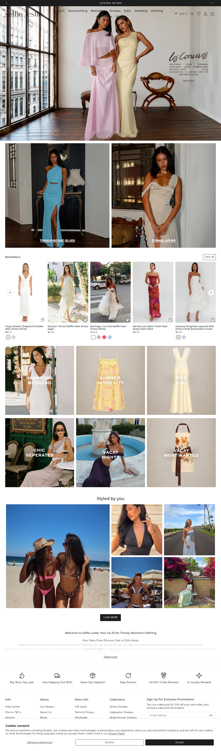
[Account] (205, 13)
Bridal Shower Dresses (123, 717)
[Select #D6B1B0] (98, 337)
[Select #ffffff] (93, 337)
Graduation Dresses (121, 712)
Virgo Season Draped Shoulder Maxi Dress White (24, 327)
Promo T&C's (13, 712)
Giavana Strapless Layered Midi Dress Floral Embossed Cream (194, 327)
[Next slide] (215, 73)
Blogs (43, 717)
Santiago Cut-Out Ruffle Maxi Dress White (108, 327)
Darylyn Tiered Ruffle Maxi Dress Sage (68, 327)
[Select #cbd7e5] (13, 337)
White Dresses (118, 706)
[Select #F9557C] (104, 337)
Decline (109, 742)
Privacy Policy (116, 733)
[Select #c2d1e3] (183, 337)
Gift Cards (81, 706)
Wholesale (81, 717)
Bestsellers (12, 257)
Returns (10, 717)
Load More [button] (110, 617)
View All (209, 256)
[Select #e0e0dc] (8, 337)
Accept (179, 742)
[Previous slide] (5, 73)
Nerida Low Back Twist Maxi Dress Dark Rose (150, 327)
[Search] (192, 13)
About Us (45, 712)
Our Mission (47, 706)
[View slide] (110, 73)
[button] (10, 293)
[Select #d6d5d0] (178, 337)
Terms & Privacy (84, 712)
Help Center (12, 706)
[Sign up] (210, 715)
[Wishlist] (198, 13)
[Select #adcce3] (109, 337)
